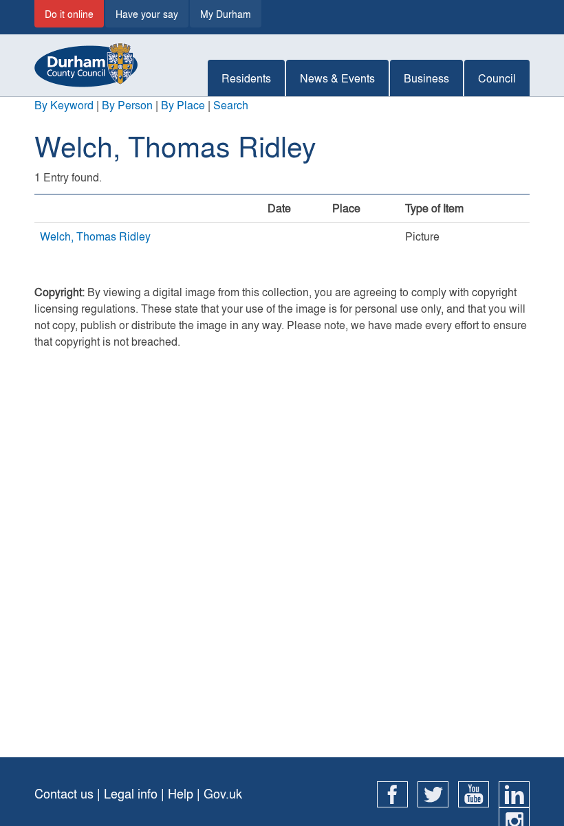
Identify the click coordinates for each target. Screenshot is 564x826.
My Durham (225, 14)
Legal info (131, 793)
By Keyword (64, 105)
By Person (127, 105)
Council (497, 78)
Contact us (64, 793)
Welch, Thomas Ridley (95, 236)
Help (180, 793)
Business (426, 78)
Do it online (69, 14)
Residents (246, 78)
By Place (183, 105)
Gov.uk (223, 793)
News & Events (337, 78)
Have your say (147, 14)
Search (230, 105)
